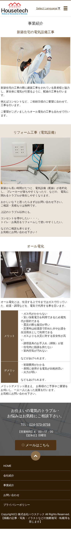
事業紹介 (8, 485)
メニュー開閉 (65, 8)
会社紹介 (8, 475)
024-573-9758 (39, 424)
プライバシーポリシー (16, 504)
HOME (7, 465)
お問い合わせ (11, 495)
